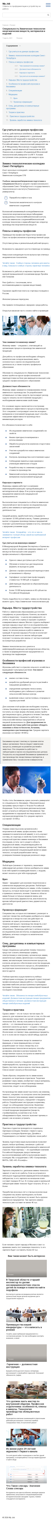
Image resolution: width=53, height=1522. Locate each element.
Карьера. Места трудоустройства (23, 80)
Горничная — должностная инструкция (21, 1365)
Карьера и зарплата (27, 73)
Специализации (15, 90)
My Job (6, 3)
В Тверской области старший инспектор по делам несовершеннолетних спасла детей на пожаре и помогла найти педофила (25, 1285)
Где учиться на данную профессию (24, 51)
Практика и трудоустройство (22, 116)
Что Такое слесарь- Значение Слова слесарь (23, 1487)
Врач (16, 98)
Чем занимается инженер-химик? (32, 66)
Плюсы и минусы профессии (21, 62)
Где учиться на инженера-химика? (32, 76)
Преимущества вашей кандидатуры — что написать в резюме (24, 1327)
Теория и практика (16, 112)
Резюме (19, 38)
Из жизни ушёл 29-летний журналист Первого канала (21, 1450)
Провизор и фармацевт (23, 102)
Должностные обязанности (30, 69)
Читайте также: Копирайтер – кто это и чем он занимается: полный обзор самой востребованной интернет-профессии (24, 535)
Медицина (13, 94)
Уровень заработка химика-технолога (26, 120)
